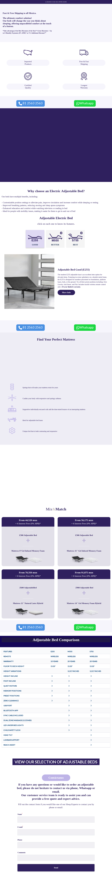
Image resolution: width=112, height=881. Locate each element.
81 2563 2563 (33, 103)
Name (20, 814)
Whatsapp (86, 103)
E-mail (20, 827)
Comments (21, 852)
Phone (20, 840)
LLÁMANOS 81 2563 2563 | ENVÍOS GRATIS (56, 2)
